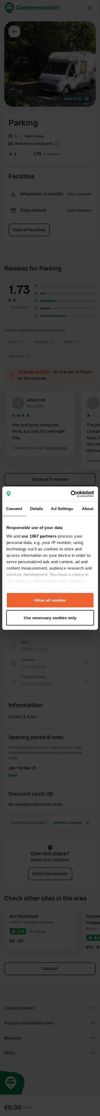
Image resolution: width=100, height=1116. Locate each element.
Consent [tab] (14, 508)
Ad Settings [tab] (62, 508)
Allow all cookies (50, 600)
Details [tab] (36, 508)
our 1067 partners (39, 536)
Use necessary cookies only (50, 617)
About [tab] (88, 508)
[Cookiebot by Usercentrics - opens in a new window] (71, 493)
